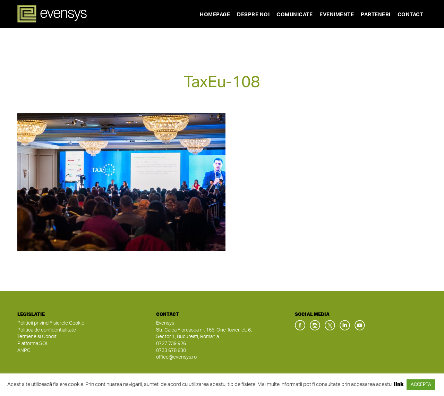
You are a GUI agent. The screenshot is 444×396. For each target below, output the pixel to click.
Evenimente (336, 14)
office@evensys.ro (176, 357)
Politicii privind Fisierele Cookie (50, 323)
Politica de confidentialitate (46, 330)
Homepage (215, 14)
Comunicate (294, 14)
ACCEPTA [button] (421, 384)
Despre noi (253, 14)
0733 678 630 (171, 350)
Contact (411, 14)
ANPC (24, 350)
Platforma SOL (33, 343)
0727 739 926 (171, 343)
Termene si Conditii (38, 336)
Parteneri (376, 14)
